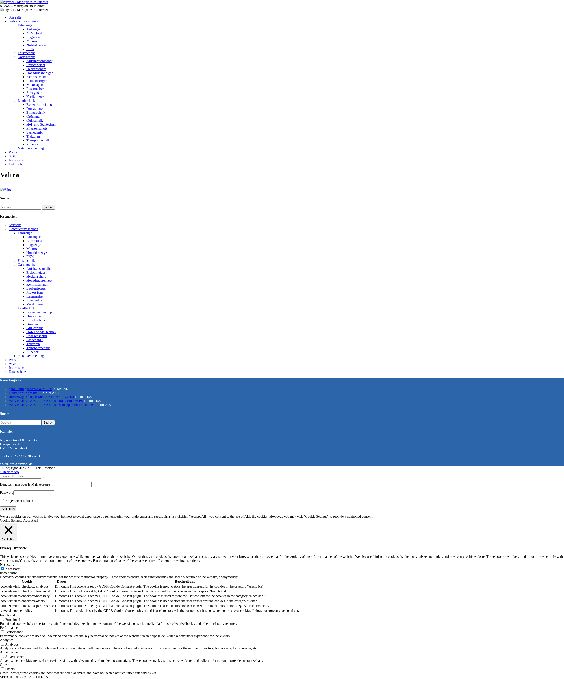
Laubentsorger (36, 81)
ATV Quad (34, 33)
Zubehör (32, 144)
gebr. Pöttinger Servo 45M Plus (30, 389)
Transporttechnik (38, 140)
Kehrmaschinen (37, 77)
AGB (13, 156)
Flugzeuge (33, 37)
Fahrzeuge (25, 25)
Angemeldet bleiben (18, 501)
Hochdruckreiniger (39, 73)
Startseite (15, 17)
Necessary (12, 569)
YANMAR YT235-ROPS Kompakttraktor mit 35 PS (46, 401)
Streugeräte (34, 93)
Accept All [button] (30, 520)
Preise (13, 152)
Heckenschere (36, 69)
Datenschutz (17, 164)
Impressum (16, 160)
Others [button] (4, 664)
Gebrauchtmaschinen (23, 21)
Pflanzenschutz (36, 128)
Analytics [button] (6, 640)
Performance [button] (9, 627)
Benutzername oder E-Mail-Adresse (25, 484)
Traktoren (33, 136)
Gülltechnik (34, 120)
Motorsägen (34, 85)
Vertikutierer (35, 97)
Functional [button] (7, 615)
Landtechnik (26, 100)
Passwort (6, 492)
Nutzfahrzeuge (36, 45)
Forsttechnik (26, 53)
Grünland (33, 116)
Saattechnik (34, 132)
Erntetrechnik (35, 112)
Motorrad (32, 41)
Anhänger (33, 29)
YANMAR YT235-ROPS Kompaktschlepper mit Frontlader (51, 405)
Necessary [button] (7, 564)
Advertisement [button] (10, 652)
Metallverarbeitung (31, 148)
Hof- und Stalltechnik (41, 124)
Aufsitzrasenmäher (39, 61)
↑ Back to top (9, 472)
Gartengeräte (26, 57)
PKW (30, 49)
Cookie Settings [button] (11, 520)
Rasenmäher (35, 89)
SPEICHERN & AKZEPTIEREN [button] (24, 677)
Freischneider (35, 65)
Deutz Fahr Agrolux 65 (25, 393)
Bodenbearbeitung (39, 104)
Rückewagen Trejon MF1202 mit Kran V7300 (41, 397)
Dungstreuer (35, 108)
